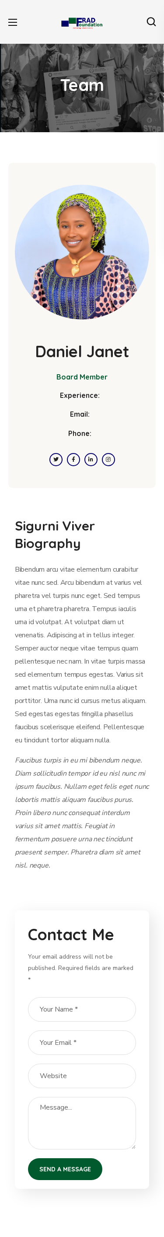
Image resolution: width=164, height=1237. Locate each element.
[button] (151, 22)
